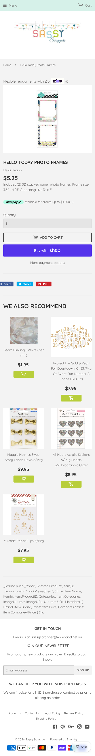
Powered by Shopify (63, 739)
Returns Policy (73, 713)
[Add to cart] (23, 374)
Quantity (9, 215)
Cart (88, 5)
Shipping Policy (46, 718)
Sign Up (83, 670)
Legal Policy (52, 713)
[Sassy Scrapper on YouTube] (87, 727)
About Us (15, 713)
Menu (13, 5)
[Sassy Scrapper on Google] (71, 727)
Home (7, 65)
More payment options (47, 262)
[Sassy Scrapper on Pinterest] (62, 727)
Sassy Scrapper (35, 739)
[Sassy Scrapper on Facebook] (55, 727)
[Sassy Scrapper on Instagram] (79, 727)
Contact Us (32, 713)
